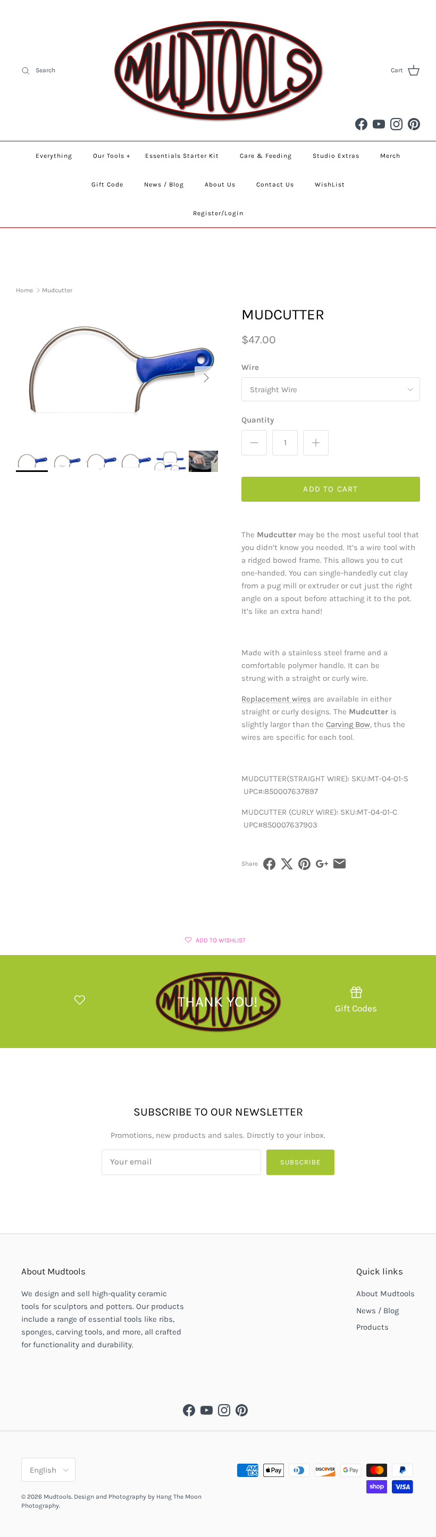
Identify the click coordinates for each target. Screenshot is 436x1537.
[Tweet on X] (287, 864)
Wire (250, 367)
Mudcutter (57, 290)
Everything (54, 155)
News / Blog (164, 184)
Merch (390, 155)
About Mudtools (385, 1293)
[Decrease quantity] (254, 442)
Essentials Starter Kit (182, 155)
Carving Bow (348, 724)
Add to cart (330, 489)
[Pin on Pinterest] (304, 864)
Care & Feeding (266, 155)
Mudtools (57, 1496)
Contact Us (275, 184)
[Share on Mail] (339, 864)
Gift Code (107, 184)
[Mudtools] (218, 70)
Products (372, 1327)
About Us (220, 184)
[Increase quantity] (316, 442)
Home (24, 290)
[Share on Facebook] (269, 864)
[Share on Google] (322, 864)
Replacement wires (276, 699)
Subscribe (300, 1162)
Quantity (257, 420)
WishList (330, 184)
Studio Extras (336, 155)
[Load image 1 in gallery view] (117, 373)
